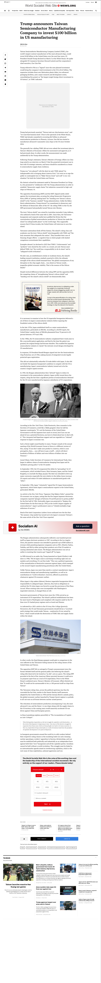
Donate (75, 14)
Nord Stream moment (41, 660)
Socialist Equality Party (43, 14)
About (92, 2)
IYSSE (53, 14)
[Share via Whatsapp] (5, 63)
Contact (87, 2)
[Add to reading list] (5, 84)
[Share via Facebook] (5, 55)
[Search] (96, 11)
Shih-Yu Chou (23, 44)
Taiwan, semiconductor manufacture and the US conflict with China (46, 827)
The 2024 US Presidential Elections (56, 847)
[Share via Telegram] (5, 67)
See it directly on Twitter (48, 106)
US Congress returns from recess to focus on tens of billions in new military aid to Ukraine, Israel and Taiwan (65, 827)
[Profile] (96, 2)
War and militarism (71, 847)
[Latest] (9, 11)
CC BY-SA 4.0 (63, 655)
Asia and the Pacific (31, 847)
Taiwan (22, 847)
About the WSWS (60, 14)
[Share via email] (5, 72)
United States (42, 847)
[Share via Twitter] (5, 59)
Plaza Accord (43, 474)
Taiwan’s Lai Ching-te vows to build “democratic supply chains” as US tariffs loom (28, 827)
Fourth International (29, 14)
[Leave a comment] (5, 80)
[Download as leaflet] (5, 76)
